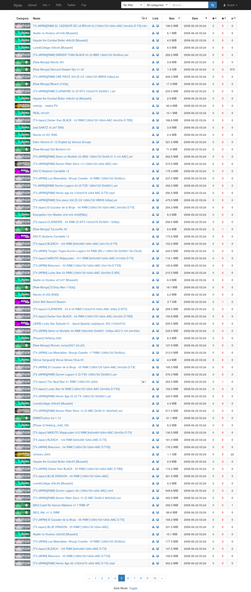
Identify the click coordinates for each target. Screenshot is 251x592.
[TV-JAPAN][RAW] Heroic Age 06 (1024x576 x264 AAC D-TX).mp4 (74, 563)
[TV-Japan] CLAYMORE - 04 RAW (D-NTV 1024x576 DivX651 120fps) (76, 222)
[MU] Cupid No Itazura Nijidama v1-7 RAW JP (61, 505)
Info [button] (45, 5)
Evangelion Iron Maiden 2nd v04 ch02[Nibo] (60, 215)
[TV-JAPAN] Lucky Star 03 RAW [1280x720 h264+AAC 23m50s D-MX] (76, 273)
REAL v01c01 (41, 113)
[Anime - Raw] (22, 25)
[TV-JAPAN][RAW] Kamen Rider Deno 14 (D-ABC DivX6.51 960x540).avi (77, 411)
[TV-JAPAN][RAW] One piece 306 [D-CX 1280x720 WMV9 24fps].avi (75, 200)
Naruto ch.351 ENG (45, 135)
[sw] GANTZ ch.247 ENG (48, 127)
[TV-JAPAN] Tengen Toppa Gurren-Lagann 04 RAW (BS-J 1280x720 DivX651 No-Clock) (87, 251)
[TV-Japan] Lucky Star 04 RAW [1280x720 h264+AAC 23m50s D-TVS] (76, 389)
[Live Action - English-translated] (22, 454)
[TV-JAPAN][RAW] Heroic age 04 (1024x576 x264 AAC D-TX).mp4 (74, 193)
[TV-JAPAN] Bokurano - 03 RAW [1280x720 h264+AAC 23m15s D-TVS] (77, 265)
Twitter (71, 5)
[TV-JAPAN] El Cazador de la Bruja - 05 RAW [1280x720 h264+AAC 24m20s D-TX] (84, 367)
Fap (83, 5)
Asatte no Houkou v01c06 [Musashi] (55, 33)
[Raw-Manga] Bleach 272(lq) (50, 84)
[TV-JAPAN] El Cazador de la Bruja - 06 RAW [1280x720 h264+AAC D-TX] (78, 520)
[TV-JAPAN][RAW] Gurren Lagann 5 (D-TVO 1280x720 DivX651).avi (75, 374)
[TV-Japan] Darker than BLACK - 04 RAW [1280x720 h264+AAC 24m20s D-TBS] (83, 316)
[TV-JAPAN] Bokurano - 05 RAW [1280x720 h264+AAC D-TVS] (71, 556)
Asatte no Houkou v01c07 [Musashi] (55, 280)
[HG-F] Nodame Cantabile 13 (51, 236)
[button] (133, 5)
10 (154, 578)
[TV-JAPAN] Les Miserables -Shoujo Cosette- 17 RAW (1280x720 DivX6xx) (79, 352)
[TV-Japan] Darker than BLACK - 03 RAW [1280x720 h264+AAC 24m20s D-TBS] (83, 120)
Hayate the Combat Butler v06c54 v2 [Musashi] (62, 98)
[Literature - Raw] (22, 62)
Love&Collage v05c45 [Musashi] (53, 403)
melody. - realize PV (45, 106)
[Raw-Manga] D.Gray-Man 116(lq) (54, 287)
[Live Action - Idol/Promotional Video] (22, 105)
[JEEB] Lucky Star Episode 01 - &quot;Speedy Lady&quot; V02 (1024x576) (79, 323)
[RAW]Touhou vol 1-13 (47, 418)
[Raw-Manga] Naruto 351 (48, 62)
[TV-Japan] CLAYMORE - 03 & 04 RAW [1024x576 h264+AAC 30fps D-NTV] (80, 309)
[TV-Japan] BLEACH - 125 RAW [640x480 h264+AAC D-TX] (69, 549)
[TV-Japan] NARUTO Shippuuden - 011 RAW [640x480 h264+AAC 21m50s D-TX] (83, 258)
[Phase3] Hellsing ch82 (47, 338)
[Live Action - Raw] (22, 163)
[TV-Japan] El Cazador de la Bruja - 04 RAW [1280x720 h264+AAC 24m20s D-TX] (83, 207)
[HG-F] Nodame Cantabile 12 (51, 171)
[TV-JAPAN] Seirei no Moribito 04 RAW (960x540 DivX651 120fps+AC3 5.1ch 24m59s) (86, 331)
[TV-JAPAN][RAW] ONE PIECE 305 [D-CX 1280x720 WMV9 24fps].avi (76, 77)
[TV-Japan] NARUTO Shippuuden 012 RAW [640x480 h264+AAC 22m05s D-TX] (82, 432)
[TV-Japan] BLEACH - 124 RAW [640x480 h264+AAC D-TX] (69, 440)
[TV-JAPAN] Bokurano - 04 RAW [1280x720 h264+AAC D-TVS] (71, 447)
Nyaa (18, 4)
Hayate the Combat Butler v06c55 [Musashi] (60, 461)
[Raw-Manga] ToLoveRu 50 (50, 229)
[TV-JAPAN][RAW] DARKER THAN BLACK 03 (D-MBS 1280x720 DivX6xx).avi (80, 55)
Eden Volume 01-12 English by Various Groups (62, 142)
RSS (58, 5)
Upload (32, 5)
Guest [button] (230, 5)
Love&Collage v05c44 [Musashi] (53, 47)
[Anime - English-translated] (22, 171)
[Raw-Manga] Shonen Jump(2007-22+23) (59, 345)
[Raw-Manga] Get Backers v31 (52, 149)
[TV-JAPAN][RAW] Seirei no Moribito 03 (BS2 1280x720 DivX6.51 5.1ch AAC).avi (83, 156)
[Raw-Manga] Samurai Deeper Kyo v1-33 (58, 69)
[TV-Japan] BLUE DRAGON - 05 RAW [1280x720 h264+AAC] (70, 527)
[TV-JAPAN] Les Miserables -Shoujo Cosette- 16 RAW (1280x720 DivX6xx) (79, 178)
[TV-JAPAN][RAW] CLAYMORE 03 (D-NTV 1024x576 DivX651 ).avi (74, 91)
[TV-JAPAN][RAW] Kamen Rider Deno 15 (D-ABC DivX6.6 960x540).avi (77, 498)
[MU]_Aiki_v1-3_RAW (46, 512)
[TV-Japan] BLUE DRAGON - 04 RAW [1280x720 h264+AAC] (70, 476)
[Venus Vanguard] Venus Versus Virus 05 (58, 360)
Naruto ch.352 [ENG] (46, 294)
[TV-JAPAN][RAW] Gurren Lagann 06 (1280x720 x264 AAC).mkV (73, 490)
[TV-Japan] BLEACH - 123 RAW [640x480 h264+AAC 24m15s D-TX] (75, 244)
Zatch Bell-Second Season (49, 302)
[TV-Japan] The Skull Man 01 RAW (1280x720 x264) (65, 382)
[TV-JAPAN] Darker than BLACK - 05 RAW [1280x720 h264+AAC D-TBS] (78, 469)
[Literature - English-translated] (22, 33)
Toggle (133, 588)
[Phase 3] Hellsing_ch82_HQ (51, 425)
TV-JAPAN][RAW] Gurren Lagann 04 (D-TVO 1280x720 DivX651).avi (75, 185)
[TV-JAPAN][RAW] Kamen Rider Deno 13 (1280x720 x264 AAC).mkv (75, 164)
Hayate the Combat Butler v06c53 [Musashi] (60, 40)
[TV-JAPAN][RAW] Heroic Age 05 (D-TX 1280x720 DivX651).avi (72, 396)
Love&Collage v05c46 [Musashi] (53, 483)
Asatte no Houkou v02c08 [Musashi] (55, 534)
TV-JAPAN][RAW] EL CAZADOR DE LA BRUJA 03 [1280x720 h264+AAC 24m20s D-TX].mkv (90, 26)
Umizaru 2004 (41, 454)
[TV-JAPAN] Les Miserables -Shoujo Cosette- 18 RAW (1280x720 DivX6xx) (79, 541)
